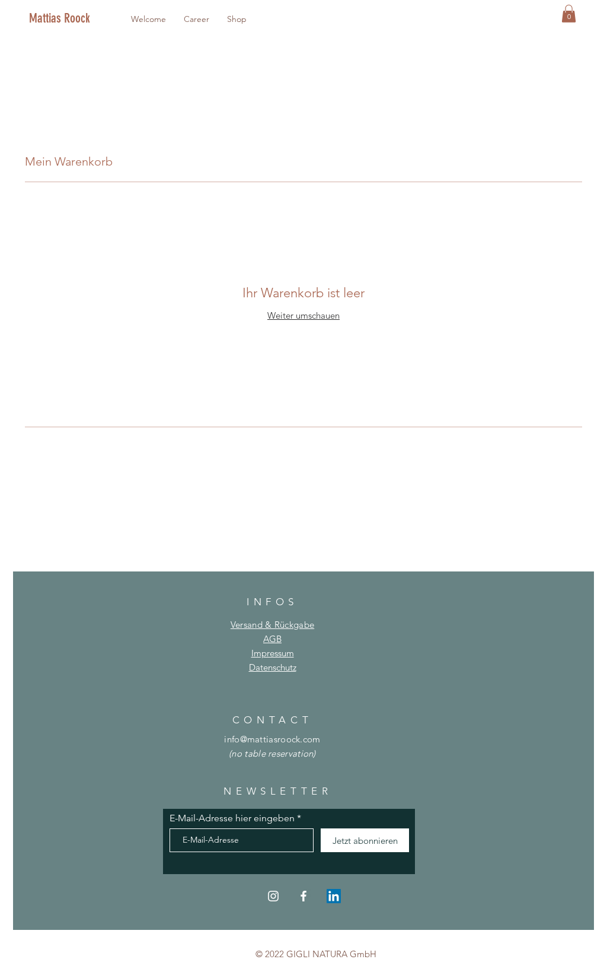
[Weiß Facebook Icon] (303, 896)
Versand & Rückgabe (272, 624)
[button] (568, 14)
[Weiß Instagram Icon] (273, 896)
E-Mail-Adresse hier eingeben (232, 818)
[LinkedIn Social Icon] (334, 896)
